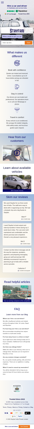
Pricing (20, 407)
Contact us (26, 407)
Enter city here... (8, 42)
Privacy (9, 407)
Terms (5, 407)
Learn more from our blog (17, 314)
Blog (31, 407)
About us (15, 407)
